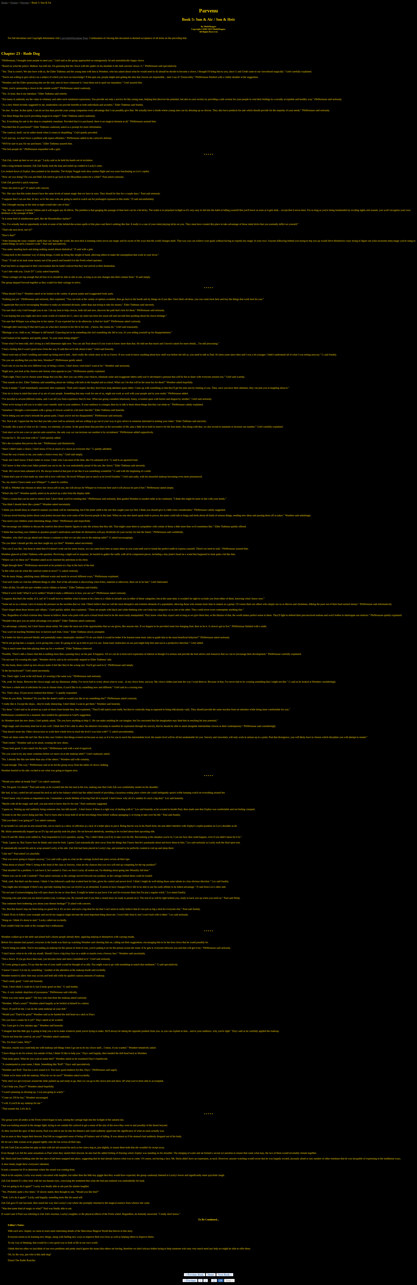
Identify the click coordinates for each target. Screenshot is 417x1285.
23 (221, 1280)
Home (4, 2)
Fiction (14, 2)
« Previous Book (194, 1274)
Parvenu (24, 2)
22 (214, 1280)
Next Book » (224, 1274)
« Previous (190, 1280)
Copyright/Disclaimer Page (74, 38)
